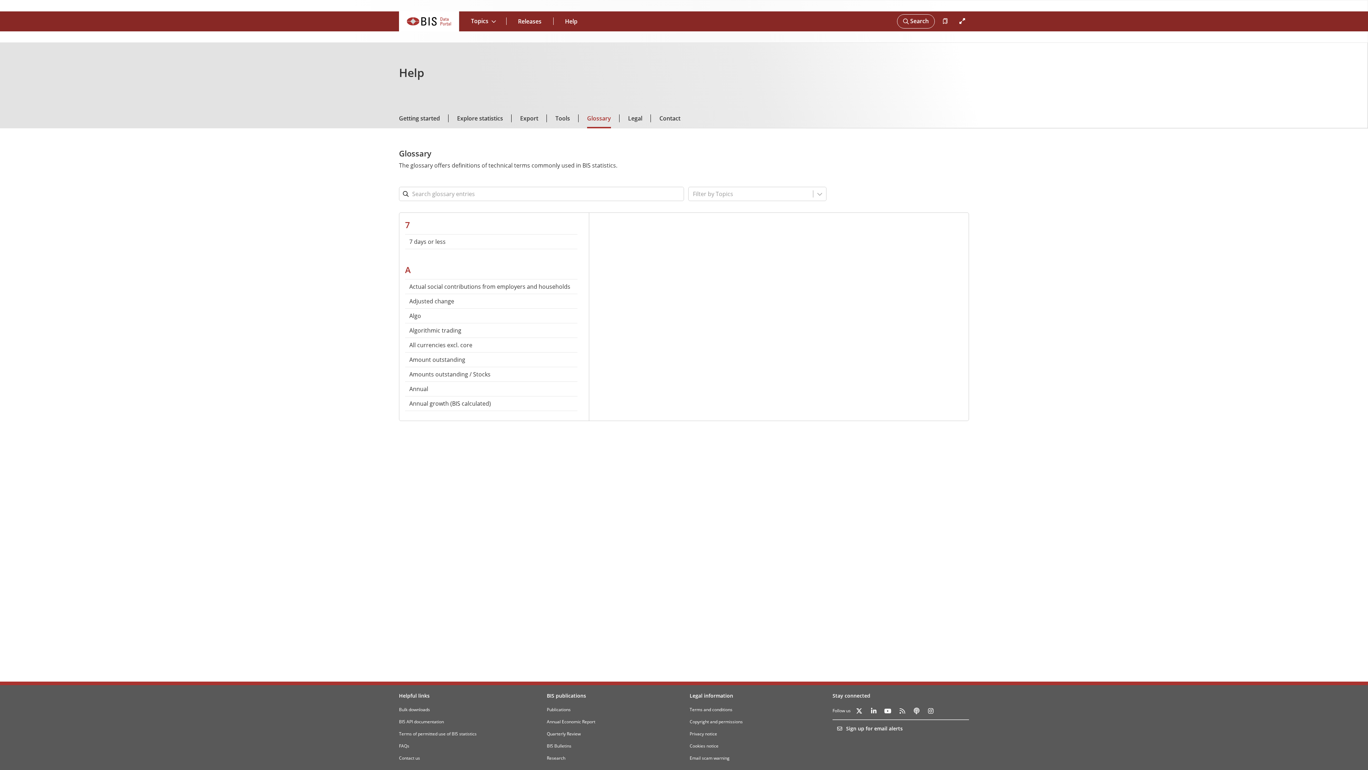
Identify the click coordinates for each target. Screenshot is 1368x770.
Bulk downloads (414, 710)
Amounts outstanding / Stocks (450, 374)
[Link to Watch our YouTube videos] (887, 711)
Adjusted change (431, 301)
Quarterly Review (564, 734)
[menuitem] (491, 241)
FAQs (404, 746)
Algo (415, 316)
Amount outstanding (437, 360)
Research (556, 758)
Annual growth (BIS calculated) (450, 403)
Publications (559, 710)
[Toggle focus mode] (962, 21)
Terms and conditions (711, 710)
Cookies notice (704, 746)
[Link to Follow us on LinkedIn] (873, 711)
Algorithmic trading (435, 330)
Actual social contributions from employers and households (489, 287)
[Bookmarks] (945, 21)
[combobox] (734, 194)
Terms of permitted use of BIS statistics (438, 734)
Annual (418, 389)
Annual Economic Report (571, 722)
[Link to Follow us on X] (859, 711)
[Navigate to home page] (429, 21)
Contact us (409, 758)
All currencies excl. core (440, 345)
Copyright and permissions (716, 722)
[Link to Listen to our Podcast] (916, 711)
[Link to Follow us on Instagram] (930, 711)
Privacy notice (703, 734)
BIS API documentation (421, 722)
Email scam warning (710, 758)
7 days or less (427, 242)
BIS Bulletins (559, 746)
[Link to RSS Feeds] (902, 711)
